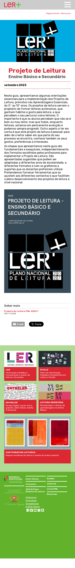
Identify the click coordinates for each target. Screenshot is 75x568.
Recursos (66, 13)
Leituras (51, 484)
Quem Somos (32, 479)
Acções (50, 478)
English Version (33, 507)
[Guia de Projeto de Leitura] (37, 292)
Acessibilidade (32, 504)
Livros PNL (52, 489)
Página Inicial (52, 13)
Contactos (31, 484)
